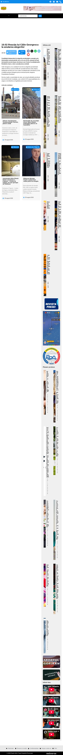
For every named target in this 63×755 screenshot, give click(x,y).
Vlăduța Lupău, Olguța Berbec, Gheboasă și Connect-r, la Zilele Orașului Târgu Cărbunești (59, 214)
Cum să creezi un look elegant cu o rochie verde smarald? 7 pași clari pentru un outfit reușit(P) (57, 520)
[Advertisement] (31, 29)
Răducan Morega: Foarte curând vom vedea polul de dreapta (30, 180)
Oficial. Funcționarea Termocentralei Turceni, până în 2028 (10, 122)
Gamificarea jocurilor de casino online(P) (47, 628)
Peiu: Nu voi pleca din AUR (48, 205)
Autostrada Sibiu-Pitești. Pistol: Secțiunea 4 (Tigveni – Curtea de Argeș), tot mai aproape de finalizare (11, 181)
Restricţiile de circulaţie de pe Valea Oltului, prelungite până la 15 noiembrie (31, 123)
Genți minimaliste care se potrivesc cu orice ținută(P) (47, 382)
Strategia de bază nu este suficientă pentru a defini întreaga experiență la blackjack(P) (57, 581)
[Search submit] (40, 16)
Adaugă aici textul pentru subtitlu (45, 60)
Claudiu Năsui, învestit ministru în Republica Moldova (48, 160)
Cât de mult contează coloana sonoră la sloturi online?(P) (47, 575)
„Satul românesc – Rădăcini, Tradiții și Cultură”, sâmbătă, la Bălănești (48, 264)
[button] (8, 15)
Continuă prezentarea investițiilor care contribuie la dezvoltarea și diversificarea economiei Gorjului (59, 109)
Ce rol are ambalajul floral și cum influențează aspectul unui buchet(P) (47, 514)
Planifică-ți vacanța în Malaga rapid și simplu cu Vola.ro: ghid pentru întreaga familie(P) (57, 387)
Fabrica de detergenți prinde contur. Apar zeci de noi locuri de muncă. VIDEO (59, 164)
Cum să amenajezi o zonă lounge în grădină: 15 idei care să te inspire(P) (57, 442)
